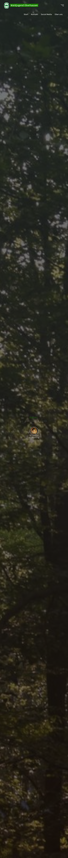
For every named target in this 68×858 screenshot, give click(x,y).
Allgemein (33, 417)
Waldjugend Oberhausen (24, 5)
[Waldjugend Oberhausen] (6, 5)
